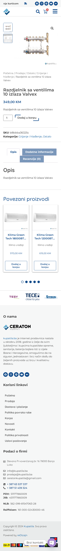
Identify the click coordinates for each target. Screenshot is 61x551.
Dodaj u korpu (26, 117)
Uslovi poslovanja (16, 440)
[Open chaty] (51, 542)
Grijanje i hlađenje (30, 136)
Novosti (9, 423)
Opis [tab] (13, 151)
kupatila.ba (10, 338)
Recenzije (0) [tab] (32, 158)
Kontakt (10, 429)
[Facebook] (37, 4)
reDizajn (22, 535)
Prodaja (20, 73)
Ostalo (31, 73)
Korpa (9, 418)
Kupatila (29, 526)
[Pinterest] (46, 4)
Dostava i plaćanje (16, 406)
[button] (52, 28)
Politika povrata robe (18, 412)
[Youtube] (51, 4)
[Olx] (56, 4)
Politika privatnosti (16, 435)
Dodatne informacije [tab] (39, 151)
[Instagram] (42, 4)
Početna (8, 73)
